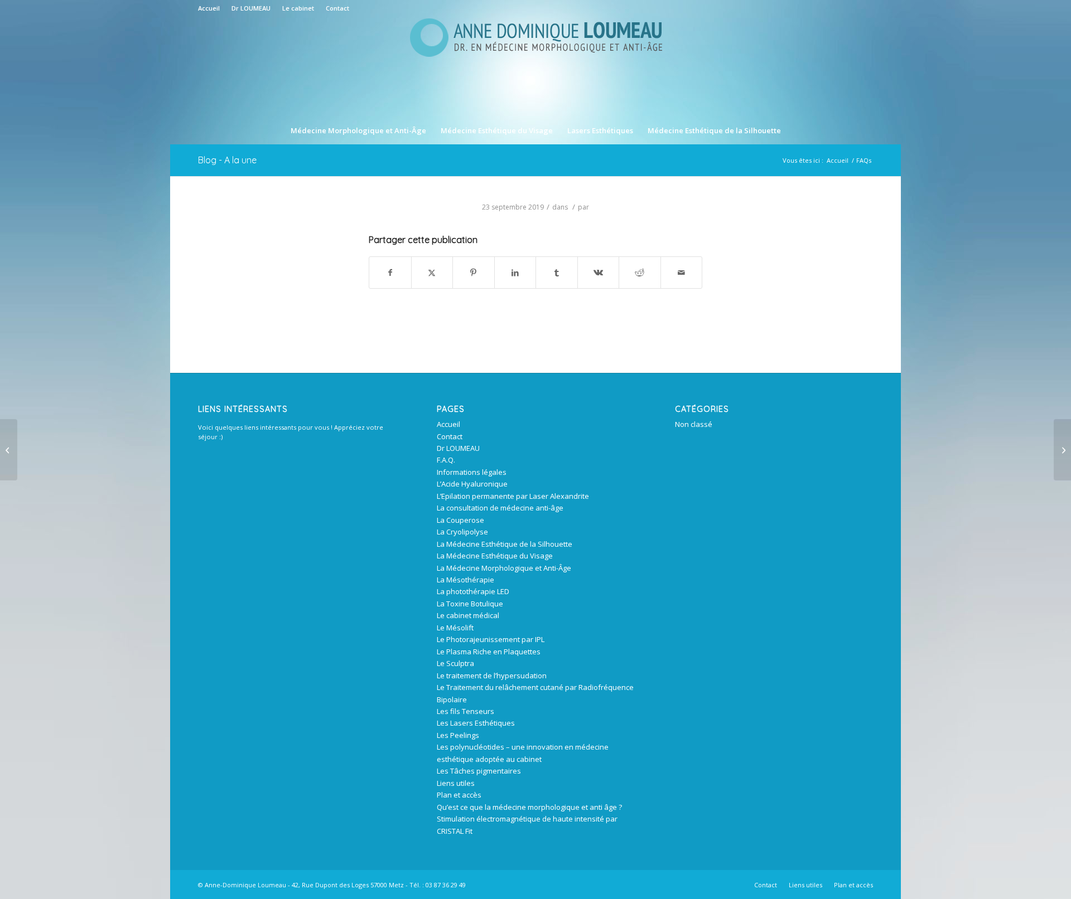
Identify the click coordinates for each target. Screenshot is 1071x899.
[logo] (535, 66)
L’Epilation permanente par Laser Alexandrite (513, 496)
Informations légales (471, 472)
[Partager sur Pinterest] (473, 272)
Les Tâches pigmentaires (479, 771)
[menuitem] (212, 8)
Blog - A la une (227, 160)
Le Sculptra (455, 663)
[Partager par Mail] (681, 272)
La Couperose (460, 520)
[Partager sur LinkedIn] (515, 272)
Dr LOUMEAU (251, 8)
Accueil (209, 8)
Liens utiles (456, 783)
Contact (337, 8)
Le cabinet (298, 8)
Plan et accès (459, 795)
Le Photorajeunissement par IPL (490, 639)
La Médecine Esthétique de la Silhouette (504, 544)
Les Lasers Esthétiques (476, 723)
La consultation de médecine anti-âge (500, 508)
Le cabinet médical (468, 615)
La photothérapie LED (473, 591)
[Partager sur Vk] (598, 272)
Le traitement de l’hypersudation (492, 675)
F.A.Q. (446, 460)
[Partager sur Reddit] (639, 272)
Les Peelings (458, 735)
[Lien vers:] (1062, 449)
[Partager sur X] (432, 272)
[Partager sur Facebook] (390, 272)
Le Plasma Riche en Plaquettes (489, 652)
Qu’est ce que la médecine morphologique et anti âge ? (529, 807)
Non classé (693, 424)
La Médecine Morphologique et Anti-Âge (504, 568)
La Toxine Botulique (470, 604)
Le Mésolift (455, 628)
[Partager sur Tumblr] (556, 272)
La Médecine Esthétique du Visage (495, 556)
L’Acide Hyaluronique (472, 484)
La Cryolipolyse (462, 532)
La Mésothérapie (465, 580)
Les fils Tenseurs (465, 711)
